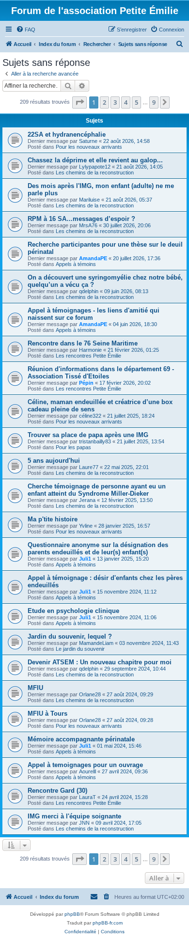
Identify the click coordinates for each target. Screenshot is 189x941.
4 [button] (125, 102)
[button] (79, 102)
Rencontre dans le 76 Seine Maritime (83, 343)
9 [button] (154, 102)
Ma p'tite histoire (53, 519)
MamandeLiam (96, 643)
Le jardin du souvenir (80, 649)
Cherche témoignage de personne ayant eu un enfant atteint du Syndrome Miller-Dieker (97, 490)
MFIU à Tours (47, 713)
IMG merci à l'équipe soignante (74, 816)
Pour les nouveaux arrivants (89, 147)
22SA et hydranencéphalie (67, 134)
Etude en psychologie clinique (73, 610)
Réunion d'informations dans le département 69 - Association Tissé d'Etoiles (101, 372)
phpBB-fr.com (108, 922)
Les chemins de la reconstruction (95, 172)
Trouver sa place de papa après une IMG (88, 435)
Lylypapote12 (94, 167)
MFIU (35, 687)
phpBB (72, 914)
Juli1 (85, 559)
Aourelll (87, 771)
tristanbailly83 (95, 441)
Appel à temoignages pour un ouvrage (85, 764)
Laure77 (88, 467)
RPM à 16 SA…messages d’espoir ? (81, 218)
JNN (84, 823)
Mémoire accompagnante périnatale (81, 739)
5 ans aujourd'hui (54, 460)
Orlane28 (90, 694)
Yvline (86, 526)
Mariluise (89, 200)
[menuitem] (25, 29)
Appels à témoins (76, 264)
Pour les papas (73, 447)
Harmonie (90, 350)
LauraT (87, 797)
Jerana (87, 500)
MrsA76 (88, 225)
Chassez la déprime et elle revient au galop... (95, 160)
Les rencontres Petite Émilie (88, 356)
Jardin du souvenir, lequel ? (70, 636)
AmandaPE (93, 258)
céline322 (90, 416)
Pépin (86, 383)
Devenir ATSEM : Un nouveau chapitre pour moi (100, 662)
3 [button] (115, 102)
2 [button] (104, 102)
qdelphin (88, 291)
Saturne (88, 141)
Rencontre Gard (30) (57, 790)
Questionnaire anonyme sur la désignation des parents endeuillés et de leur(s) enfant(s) (98, 548)
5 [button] (136, 102)
